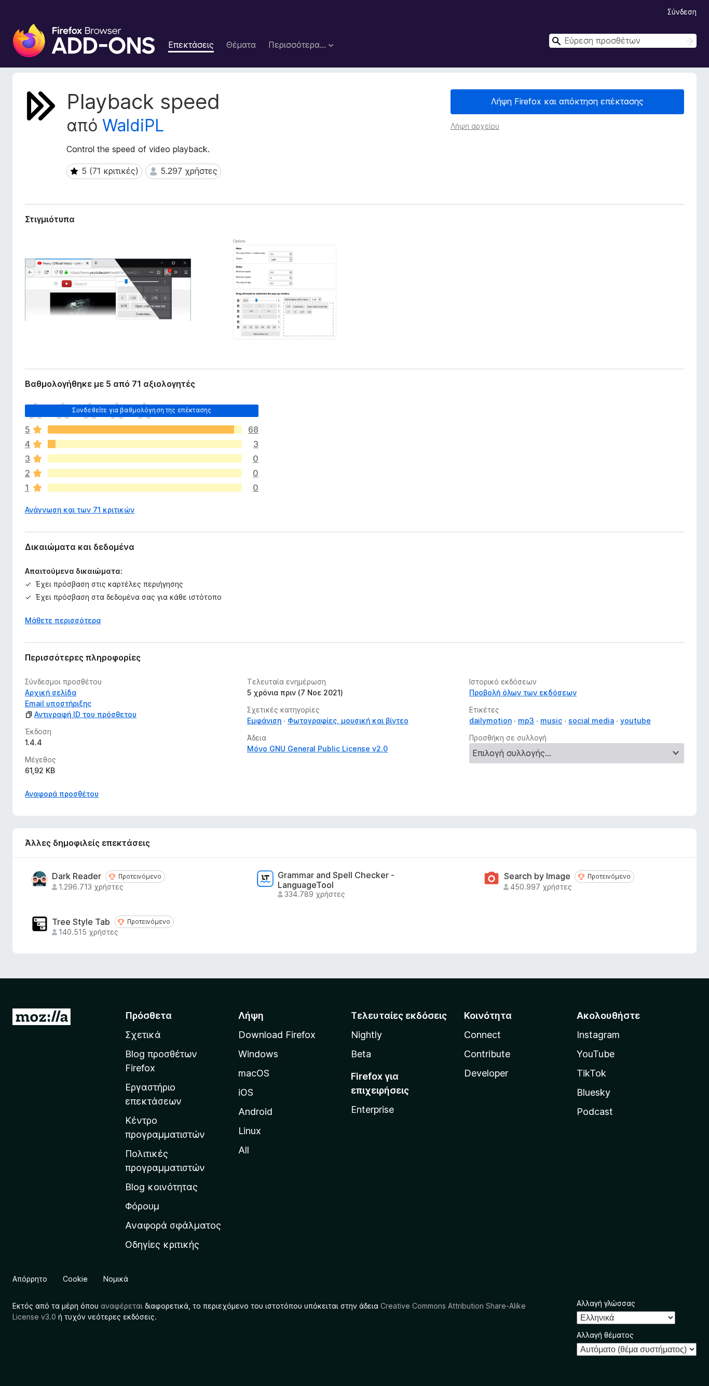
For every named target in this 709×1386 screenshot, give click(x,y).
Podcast (595, 1111)
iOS (245, 1092)
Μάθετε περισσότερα (63, 620)
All (243, 1150)
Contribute (487, 1053)
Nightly (366, 1034)
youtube (635, 720)
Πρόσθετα (148, 1015)
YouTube (596, 1053)
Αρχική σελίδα (50, 692)
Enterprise (372, 1109)
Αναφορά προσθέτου (62, 793)
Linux (249, 1130)
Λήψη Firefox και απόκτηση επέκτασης (567, 101)
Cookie (75, 1278)
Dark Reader (76, 876)
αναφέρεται (122, 1305)
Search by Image (537, 876)
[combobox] (623, 41)
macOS (253, 1073)
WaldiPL (133, 125)
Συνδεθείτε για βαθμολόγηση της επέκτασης (141, 410)
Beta (361, 1053)
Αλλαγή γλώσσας (606, 1303)
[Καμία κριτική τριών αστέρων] (145, 458)
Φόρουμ (142, 1206)
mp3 (526, 720)
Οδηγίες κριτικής (162, 1244)
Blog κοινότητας (161, 1186)
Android (255, 1111)
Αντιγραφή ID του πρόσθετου (85, 714)
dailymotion (490, 720)
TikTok (591, 1073)
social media (591, 720)
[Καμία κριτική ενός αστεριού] (145, 487)
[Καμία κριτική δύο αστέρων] (145, 473)
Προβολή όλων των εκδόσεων (523, 692)
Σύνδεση (682, 11)
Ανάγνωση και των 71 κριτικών (79, 509)
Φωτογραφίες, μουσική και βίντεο (348, 720)
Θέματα (241, 44)
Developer (486, 1073)
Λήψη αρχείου (475, 126)
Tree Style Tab (81, 922)
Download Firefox (277, 1034)
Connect (482, 1034)
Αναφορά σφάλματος (173, 1225)
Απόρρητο (29, 1278)
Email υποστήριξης (58, 703)
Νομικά (115, 1278)
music (551, 720)
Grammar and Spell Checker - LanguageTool (336, 880)
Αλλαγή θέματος (605, 1334)
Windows (258, 1053)
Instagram (598, 1034)
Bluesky (593, 1092)
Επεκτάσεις (191, 44)
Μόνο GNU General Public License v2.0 (317, 748)
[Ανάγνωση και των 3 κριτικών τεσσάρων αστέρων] (145, 444)
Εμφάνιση (264, 720)
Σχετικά (143, 1034)
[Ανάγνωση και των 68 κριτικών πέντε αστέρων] (145, 429)
